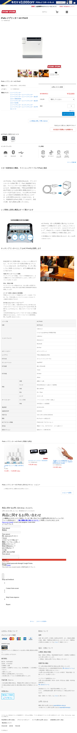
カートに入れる (68, 114)
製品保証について (7, 723)
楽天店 (11, 726)
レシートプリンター (15, 92)
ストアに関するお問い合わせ (40, 720)
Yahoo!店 (17, 726)
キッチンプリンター (27, 105)
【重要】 (43, 6)
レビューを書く (67, 492)
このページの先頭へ (41, 621)
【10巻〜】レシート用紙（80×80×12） (14, 466)
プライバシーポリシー (23, 720)
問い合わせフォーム (68, 668)
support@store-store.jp (59, 705)
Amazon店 (4, 726)
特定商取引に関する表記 (8, 720)
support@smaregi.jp (64, 707)
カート (57, 11)
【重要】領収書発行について (66, 6)
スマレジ (5, 730)
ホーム (32, 621)
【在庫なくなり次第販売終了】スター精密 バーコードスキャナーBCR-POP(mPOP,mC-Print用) (62, 462)
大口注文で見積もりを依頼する (63, 129)
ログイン (44, 12)
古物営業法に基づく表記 (56, 720)
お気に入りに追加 (57, 87)
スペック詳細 (70, 162)
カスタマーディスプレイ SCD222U (37, 460)
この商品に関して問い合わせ (38, 121)
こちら (56, 642)
